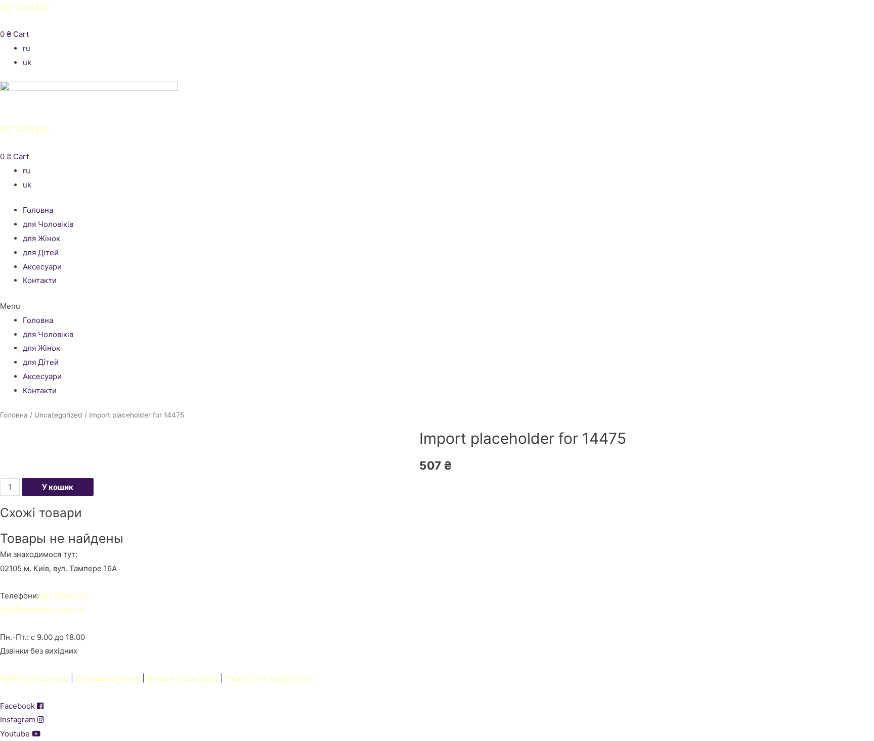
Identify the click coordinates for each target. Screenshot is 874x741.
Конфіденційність (107, 678)
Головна (38, 210)
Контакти (40, 280)
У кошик (57, 487)
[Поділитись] (840, 11)
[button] (437, 306)
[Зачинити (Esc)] (863, 11)
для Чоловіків (48, 224)
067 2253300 (24, 129)
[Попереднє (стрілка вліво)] (17, 370)
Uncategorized (58, 415)
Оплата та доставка (183, 678)
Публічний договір (34, 678)
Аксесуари (42, 266)
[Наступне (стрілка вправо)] (856, 370)
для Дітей (41, 252)
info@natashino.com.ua (41, 609)
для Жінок (41, 238)
